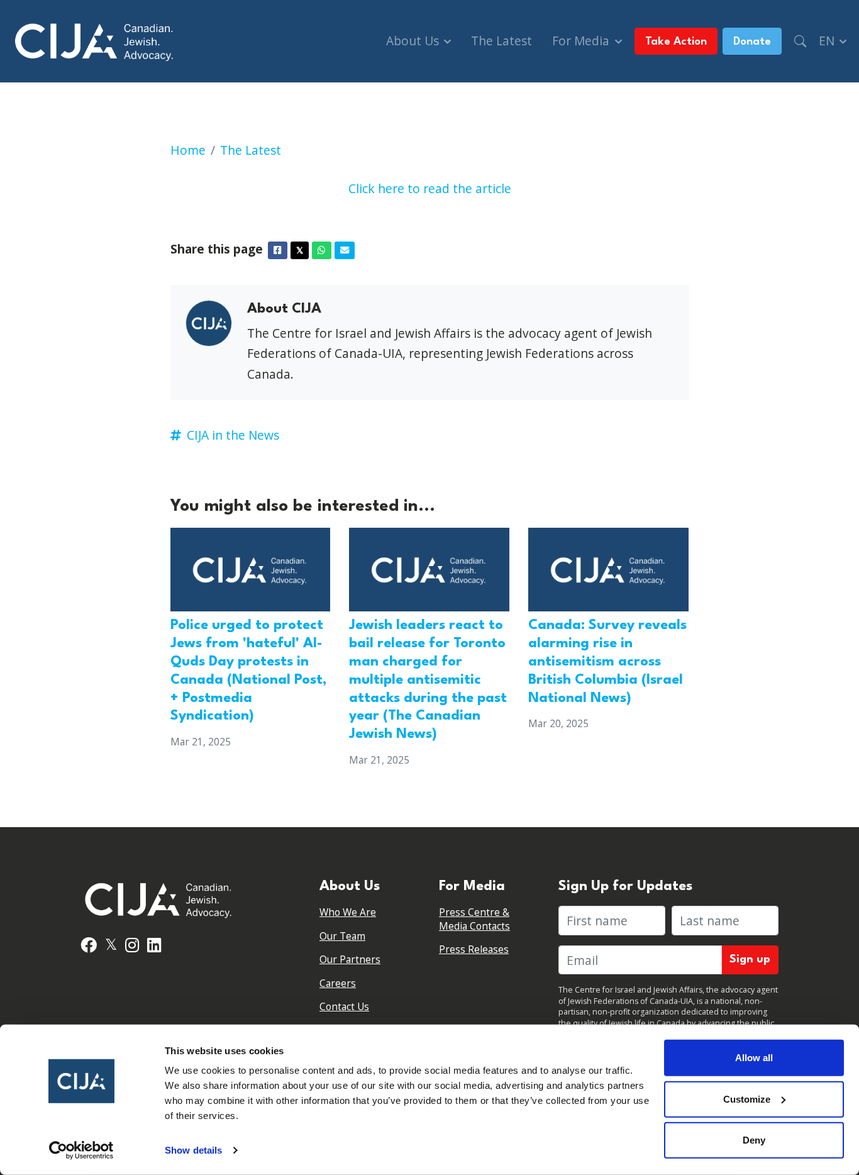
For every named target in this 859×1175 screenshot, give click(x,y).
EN (828, 40)
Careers (337, 983)
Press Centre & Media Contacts (474, 919)
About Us (414, 40)
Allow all (754, 1057)
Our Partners (349, 959)
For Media (582, 40)
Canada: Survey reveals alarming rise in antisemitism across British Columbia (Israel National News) (607, 661)
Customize (746, 1098)
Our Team (342, 936)
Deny (754, 1140)
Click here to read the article (429, 188)
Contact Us (344, 1006)
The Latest (501, 40)
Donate (752, 41)
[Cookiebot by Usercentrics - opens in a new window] (81, 1150)
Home (188, 150)
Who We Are (347, 912)
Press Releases (474, 949)
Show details (193, 1150)
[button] (800, 41)
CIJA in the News (233, 434)
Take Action (676, 41)
